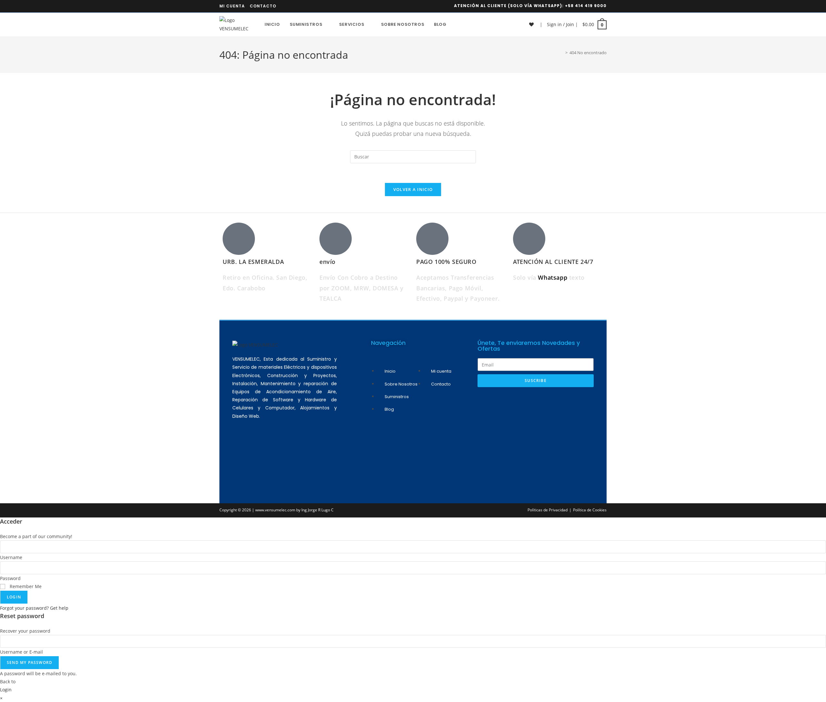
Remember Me (25, 586)
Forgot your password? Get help (34, 608)
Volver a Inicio (413, 189)
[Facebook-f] (278, 451)
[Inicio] (561, 52)
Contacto (263, 6)
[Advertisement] (536, 439)
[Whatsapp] (240, 451)
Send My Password (29, 662)
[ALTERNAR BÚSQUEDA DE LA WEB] (457, 24)
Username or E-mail (21, 652)
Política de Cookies (590, 510)
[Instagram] (259, 451)
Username (11, 557)
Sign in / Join (560, 24)
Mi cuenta (232, 6)
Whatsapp (553, 277)
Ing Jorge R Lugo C (317, 510)
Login (14, 597)
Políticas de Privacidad (548, 510)
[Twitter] (297, 451)
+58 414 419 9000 (586, 5)
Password (10, 578)
